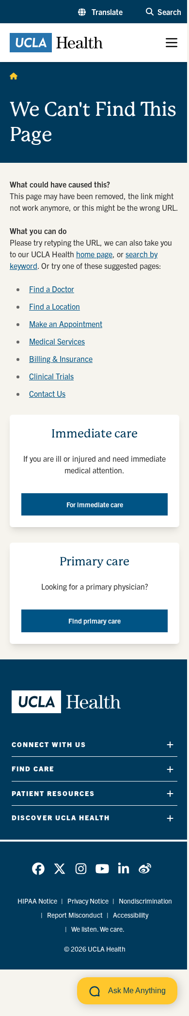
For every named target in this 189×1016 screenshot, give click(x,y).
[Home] (13, 75)
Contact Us (47, 393)
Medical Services (57, 341)
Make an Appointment (65, 323)
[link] (38, 868)
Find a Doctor (51, 289)
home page (94, 254)
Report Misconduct (75, 914)
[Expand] (170, 744)
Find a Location (54, 306)
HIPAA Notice (37, 900)
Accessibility (130, 914)
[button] (100, 11)
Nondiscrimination (145, 900)
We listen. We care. (98, 928)
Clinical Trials (51, 376)
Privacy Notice (88, 900)
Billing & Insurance (61, 358)
